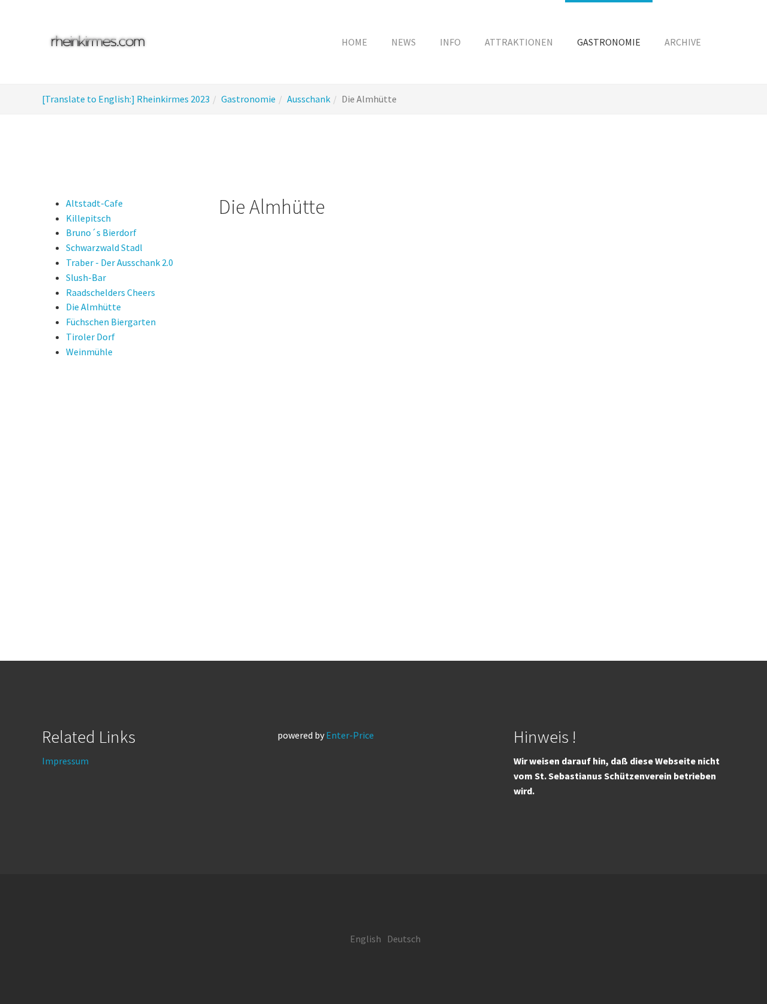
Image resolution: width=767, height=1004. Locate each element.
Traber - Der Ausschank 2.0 (119, 262)
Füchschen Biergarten (111, 322)
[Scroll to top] (728, 965)
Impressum (65, 761)
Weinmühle (89, 352)
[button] (450, 42)
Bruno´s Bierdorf (101, 232)
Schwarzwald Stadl (104, 247)
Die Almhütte (93, 307)
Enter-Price (350, 735)
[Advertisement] (648, 394)
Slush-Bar (86, 277)
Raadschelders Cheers (110, 292)
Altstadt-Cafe (94, 203)
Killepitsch (88, 218)
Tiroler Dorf (90, 337)
